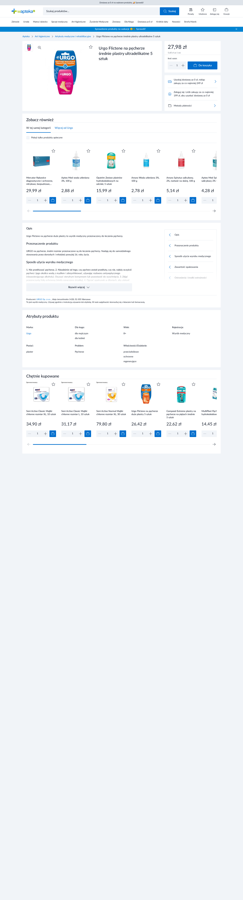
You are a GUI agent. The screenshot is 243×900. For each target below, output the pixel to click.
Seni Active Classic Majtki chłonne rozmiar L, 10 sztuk (75, 413)
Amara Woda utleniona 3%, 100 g (145, 179)
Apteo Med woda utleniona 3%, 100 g (75, 179)
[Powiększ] (39, 47)
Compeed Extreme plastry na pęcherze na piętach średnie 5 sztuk (181, 414)
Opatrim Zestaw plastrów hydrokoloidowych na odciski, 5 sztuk (109, 181)
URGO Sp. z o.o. (43, 299)
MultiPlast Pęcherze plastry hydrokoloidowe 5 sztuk (215, 413)
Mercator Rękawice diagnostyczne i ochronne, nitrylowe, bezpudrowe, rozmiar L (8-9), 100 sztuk (39, 181)
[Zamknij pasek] (236, 29)
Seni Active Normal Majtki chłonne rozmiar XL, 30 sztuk (111, 413)
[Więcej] (214, 105)
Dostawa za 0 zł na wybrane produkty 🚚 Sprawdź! (121, 3)
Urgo (28, 333)
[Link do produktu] (41, 176)
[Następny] (214, 211)
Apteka (26, 36)
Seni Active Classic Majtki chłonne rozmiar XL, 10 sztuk (41, 413)
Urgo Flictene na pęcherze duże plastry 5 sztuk (144, 413)
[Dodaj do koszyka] (52, 200)
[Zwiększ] (183, 65)
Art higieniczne (42, 36)
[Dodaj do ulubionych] (90, 47)
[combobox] (102, 11)
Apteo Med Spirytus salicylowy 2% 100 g (212, 179)
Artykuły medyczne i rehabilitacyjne (73, 36)
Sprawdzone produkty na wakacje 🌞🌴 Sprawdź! (120, 29)
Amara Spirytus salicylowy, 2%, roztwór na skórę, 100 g (180, 179)
